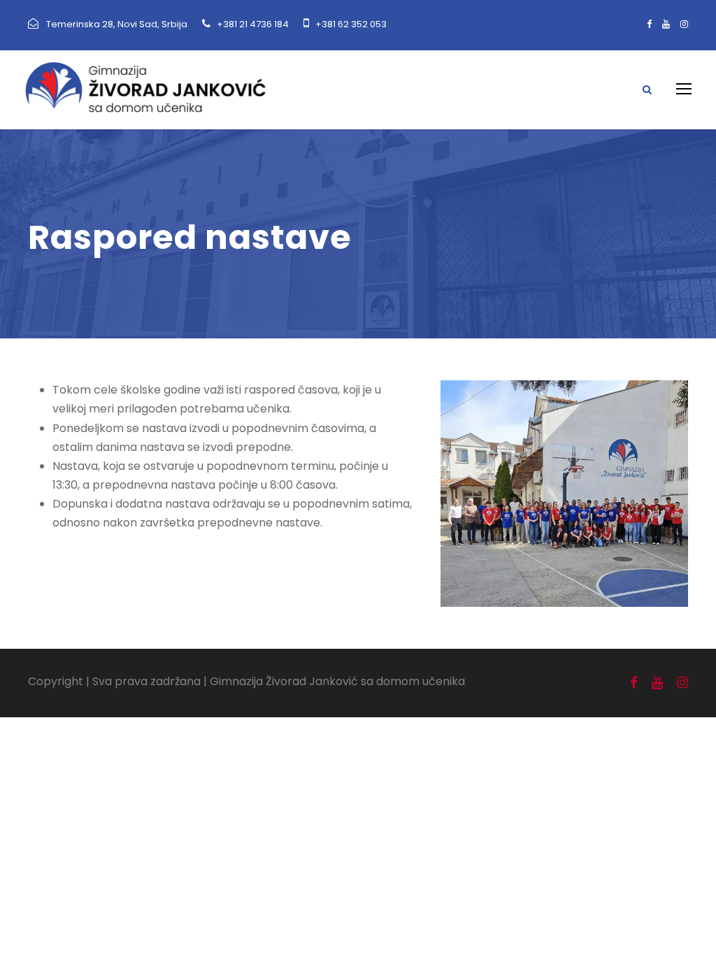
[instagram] (684, 24)
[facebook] (649, 24)
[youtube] (666, 24)
